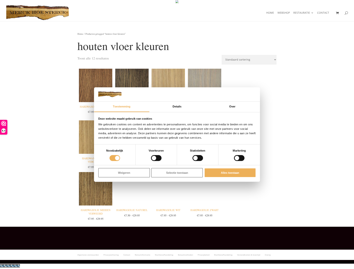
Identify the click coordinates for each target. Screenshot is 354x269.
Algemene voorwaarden (88, 254)
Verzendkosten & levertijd (248, 254)
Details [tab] (177, 106)
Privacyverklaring (111, 254)
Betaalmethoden (185, 254)
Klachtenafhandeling (164, 254)
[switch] (156, 158)
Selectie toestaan (177, 172)
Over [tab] (232, 106)
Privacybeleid (203, 254)
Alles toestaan (230, 172)
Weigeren (124, 172)
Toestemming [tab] (121, 106)
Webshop (283, 12)
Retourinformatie (142, 254)
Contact (323, 12)
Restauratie (301, 12)
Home (270, 12)
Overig (268, 254)
